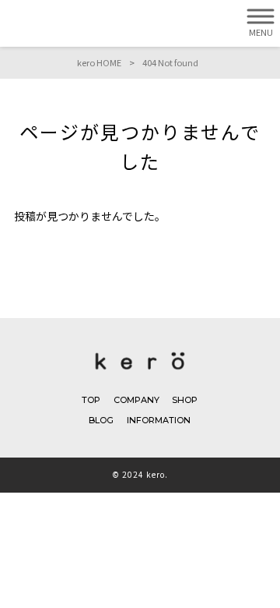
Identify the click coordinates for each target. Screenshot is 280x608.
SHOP (185, 399)
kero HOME (99, 62)
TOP (91, 399)
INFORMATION (159, 420)
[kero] (140, 372)
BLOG (101, 420)
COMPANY (136, 399)
